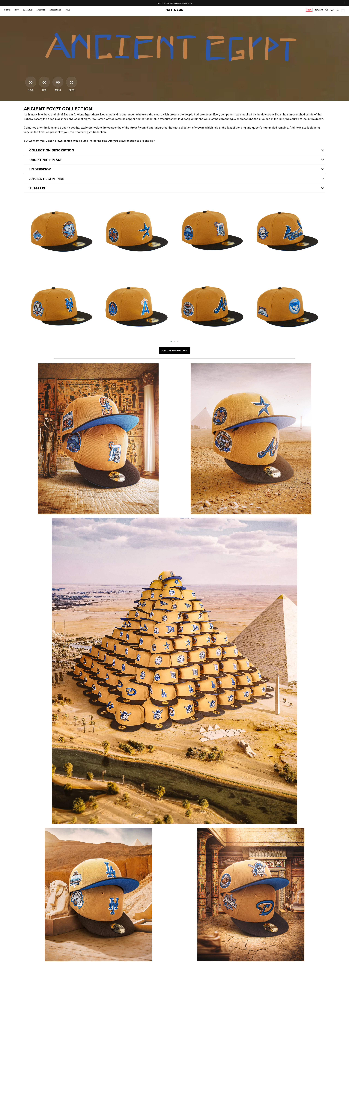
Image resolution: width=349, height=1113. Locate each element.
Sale (68, 10)
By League (27, 10)
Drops (7, 10)
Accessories (55, 10)
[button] (171, 341)
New (309, 10)
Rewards (319, 10)
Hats (16, 10)
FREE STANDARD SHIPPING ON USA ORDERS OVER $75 (174, 3)
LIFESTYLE (41, 10)
